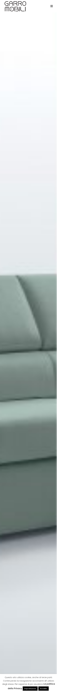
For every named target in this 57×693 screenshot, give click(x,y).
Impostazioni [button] (30, 688)
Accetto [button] (43, 688)
